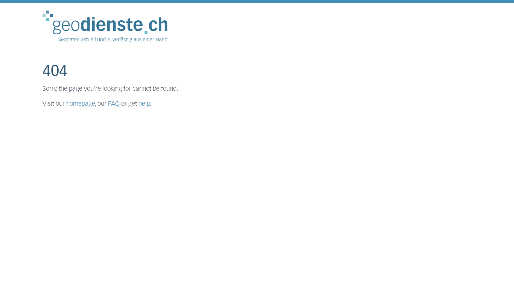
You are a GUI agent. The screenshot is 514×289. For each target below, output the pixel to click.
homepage (80, 104)
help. (144, 104)
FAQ (114, 104)
